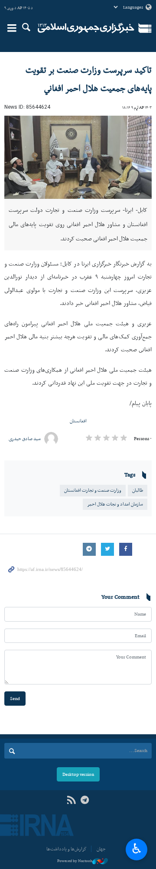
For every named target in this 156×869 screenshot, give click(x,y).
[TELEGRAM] (85, 800)
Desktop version (78, 774)
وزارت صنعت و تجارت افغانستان (92, 490)
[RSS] (71, 800)
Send (15, 698)
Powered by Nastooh (74, 860)
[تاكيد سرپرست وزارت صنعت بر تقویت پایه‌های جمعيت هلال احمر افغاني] (78, 157)
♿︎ (136, 848)
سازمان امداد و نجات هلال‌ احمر (115, 504)
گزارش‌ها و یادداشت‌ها (66, 849)
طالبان (137, 490)
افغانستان (78, 421)
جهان (101, 849)
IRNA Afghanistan (86, 28)
